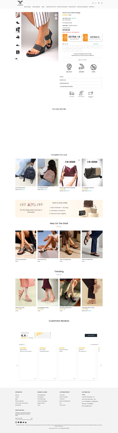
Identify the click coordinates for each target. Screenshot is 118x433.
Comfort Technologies (42, 401)
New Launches (36, 7)
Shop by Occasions (82, 7)
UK (67, 44)
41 (67, 50)
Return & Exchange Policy (65, 401)
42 (77, 50)
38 (87, 47)
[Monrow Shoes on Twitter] (23, 422)
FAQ (60, 403)
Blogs (16, 399)
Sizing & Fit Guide (41, 403)
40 (97, 47)
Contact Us (62, 399)
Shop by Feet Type (50, 7)
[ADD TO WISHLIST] (56, 18)
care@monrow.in (88, 406)
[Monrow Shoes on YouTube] (21, 422)
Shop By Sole (72, 7)
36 (67, 47)
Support (91, 7)
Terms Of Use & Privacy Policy (21, 403)
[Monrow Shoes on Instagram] (16, 422)
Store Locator (62, 405)
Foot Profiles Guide (41, 399)
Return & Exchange (64, 397)
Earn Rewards (18, 405)
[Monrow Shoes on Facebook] (18, 422)
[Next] (101, 177)
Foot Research (41, 397)
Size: (80, 44)
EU (65, 44)
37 (77, 47)
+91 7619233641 (90, 403)
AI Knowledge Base (41, 395)
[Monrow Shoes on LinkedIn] (25, 422)
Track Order (62, 395)
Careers (17, 397)
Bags (43, 7)
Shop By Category (62, 7)
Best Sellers (27, 7)
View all (59, 226)
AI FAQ (39, 405)
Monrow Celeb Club (19, 401)
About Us (17, 395)
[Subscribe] (32, 418)
